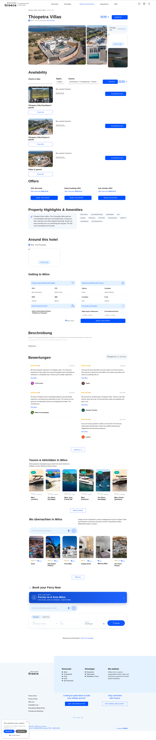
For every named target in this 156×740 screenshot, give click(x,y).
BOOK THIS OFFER (43, 198)
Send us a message (87, 638)
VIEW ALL (77, 450)
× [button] (27, 722)
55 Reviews (122, 29)
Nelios (125, 728)
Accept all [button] (9, 731)
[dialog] (15, 729)
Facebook (70, 722)
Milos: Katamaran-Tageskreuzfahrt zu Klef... (86, 500)
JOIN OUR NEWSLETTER (76, 704)
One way (35, 617)
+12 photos (117, 57)
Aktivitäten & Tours (93, 676)
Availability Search (117, 94)
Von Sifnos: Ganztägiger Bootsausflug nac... (102, 500)
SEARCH (111, 81)
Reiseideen (90, 672)
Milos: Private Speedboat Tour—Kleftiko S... (119, 500)
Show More (34, 378)
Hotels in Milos (42, 10)
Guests (71, 79)
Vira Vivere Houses (118, 564)
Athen (65, 672)
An (61, 622)
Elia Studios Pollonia (52, 564)
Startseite (30, 10)
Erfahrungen (91, 674)
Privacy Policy (32, 699)
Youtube (80, 722)
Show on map (117, 44)
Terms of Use (32, 696)
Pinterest (83, 722)
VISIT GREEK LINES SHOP (114, 704)
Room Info (40, 112)
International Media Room (36, 708)
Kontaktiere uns (33, 705)
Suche (117, 623)
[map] (139, 4)
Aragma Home (86, 564)
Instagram (73, 722)
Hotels (35, 10)
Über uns (31, 702)
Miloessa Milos (103, 563)
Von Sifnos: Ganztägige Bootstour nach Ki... (52, 500)
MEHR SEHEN (78, 510)
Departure (87, 622)
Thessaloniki (68, 674)
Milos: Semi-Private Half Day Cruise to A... (69, 500)
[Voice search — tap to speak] (68, 530)
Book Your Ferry (103, 321)
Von (33, 622)
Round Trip (46, 617)
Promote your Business (35, 711)
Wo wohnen (113, 669)
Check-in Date (34, 79)
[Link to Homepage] (11, 7)
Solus (33, 564)
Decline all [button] (21, 731)
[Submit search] (74, 530)
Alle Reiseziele (68, 680)
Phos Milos (68, 564)
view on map (50, 20)
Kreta (65, 676)
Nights (59, 79)
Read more (13, 728)
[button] (15, 735)
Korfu (65, 678)
